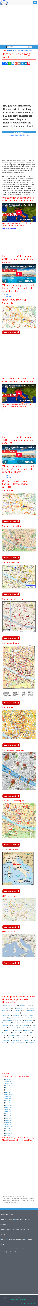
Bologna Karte (16, 1010)
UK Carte (3, 1229)
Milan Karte (22, 1005)
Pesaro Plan (8, 1129)
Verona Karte (32, 1028)
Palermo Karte (19, 1008)
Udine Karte (18, 1030)
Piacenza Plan (8, 1133)
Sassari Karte (11, 1035)
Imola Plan (8, 1109)
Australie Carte (11, 1239)
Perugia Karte (25, 1040)
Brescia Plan (8, 1103)
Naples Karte (5, 1008)
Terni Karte (15, 1033)
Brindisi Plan (8, 1105)
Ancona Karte (26, 1023)
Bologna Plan (8, 1088)
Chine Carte (29, 1239)
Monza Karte (24, 1025)
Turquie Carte (18, 1229)
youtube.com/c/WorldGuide (9, 228)
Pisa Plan (7, 1135)
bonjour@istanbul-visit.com (11, 1252)
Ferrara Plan (8, 1101)
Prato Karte (8, 1038)
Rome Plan (8, 1079)
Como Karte (31, 1018)
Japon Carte (26, 1229)
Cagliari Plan (8, 1107)
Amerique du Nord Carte (6, 1214)
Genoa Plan (8, 1086)
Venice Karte (8, 1030)
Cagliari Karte (17, 1020)
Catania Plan (8, 1094)
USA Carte (4, 1219)
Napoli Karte (20, 1042)
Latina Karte (16, 1015)
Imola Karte (25, 1015)
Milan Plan (8, 1118)
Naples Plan (8, 1081)
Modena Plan (8, 1120)
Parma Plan (8, 1124)
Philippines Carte (20, 1239)
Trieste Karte (27, 1030)
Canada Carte (11, 1219)
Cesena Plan (8, 1096)
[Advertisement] (19, 25)
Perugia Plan (8, 1126)
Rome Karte (7, 1005)
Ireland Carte (10, 1229)
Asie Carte (3, 1234)
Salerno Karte (21, 1035)
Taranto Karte (24, 1033)
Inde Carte (4, 1239)
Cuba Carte (27, 1219)
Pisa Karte (16, 1038)
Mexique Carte (19, 1219)
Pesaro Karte (15, 1040)
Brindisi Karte (28, 1020)
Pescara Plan (8, 1131)
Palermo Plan (8, 1083)
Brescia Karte (5, 1023)
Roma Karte (11, 1042)
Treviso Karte (5, 1033)
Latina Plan (8, 1111)
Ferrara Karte (21, 1018)
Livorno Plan (8, 1114)
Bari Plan (7, 1092)
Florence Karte (31, 1010)
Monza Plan (8, 1122)
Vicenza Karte (22, 1028)
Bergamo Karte (16, 1023)
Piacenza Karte (26, 1038)
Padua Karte (5, 1025)
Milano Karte (30, 1042)
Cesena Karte (7, 1020)
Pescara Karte (5, 1040)
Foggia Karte (11, 1018)
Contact (2, 1244)
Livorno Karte (5, 1015)
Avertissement (23, 1299)
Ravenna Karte (31, 1035)
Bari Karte (11, 1013)
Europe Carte (3, 1224)
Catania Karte (25, 1013)
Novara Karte (14, 1025)
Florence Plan (8, 1090)
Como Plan (8, 1098)
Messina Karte (11, 1028)
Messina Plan (8, 1116)
